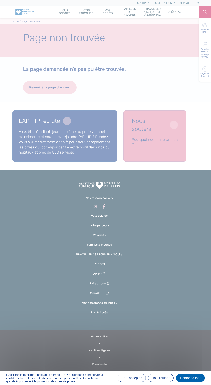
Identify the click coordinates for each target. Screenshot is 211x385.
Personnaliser (190, 378)
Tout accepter (132, 378)
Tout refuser (160, 378)
